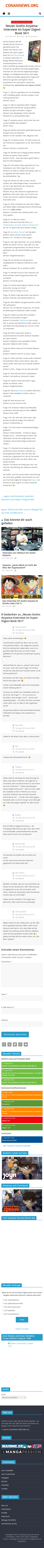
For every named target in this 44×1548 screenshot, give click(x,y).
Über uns (4, 1505)
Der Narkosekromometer (13, 1303)
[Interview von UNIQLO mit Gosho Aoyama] (22, 528)
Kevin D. (22, 36)
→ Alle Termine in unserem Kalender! (15, 1146)
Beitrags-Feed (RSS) (8, 1520)
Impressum (5, 1516)
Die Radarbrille (9, 1310)
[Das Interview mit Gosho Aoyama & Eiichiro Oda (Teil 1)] (22, 576)
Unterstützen (6, 1509)
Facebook (5, 1485)
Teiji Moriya (23, 320)
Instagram (5, 1478)
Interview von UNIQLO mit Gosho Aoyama (19, 554)
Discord (4, 1481)
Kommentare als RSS (9, 1524)
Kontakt (4, 1513)
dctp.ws (34, 480)
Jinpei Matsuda (20, 390)
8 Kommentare (33, 36)
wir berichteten (17, 55)
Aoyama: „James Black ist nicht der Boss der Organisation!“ (19, 566)
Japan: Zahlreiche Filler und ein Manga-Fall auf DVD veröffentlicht (21, 511)
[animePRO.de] (37, 1445)
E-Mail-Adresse (8, 1007)
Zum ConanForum (8, 1474)
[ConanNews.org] (3, 13)
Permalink (19, 633)
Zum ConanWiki (7, 1470)
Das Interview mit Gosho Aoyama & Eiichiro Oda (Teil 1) (20, 602)
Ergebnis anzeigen (22, 1329)
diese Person (19, 232)
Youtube (4, 1489)
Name (4, 994)
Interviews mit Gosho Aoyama (21, 22)
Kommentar (6, 961)
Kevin (8, 209)
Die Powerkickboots (11, 1314)
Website (4, 1020)
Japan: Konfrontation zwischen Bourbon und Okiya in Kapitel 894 (17, 498)
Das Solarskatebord (11, 1300)
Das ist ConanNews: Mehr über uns (16, 1429)
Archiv (3, 1394)
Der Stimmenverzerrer (12, 1307)
